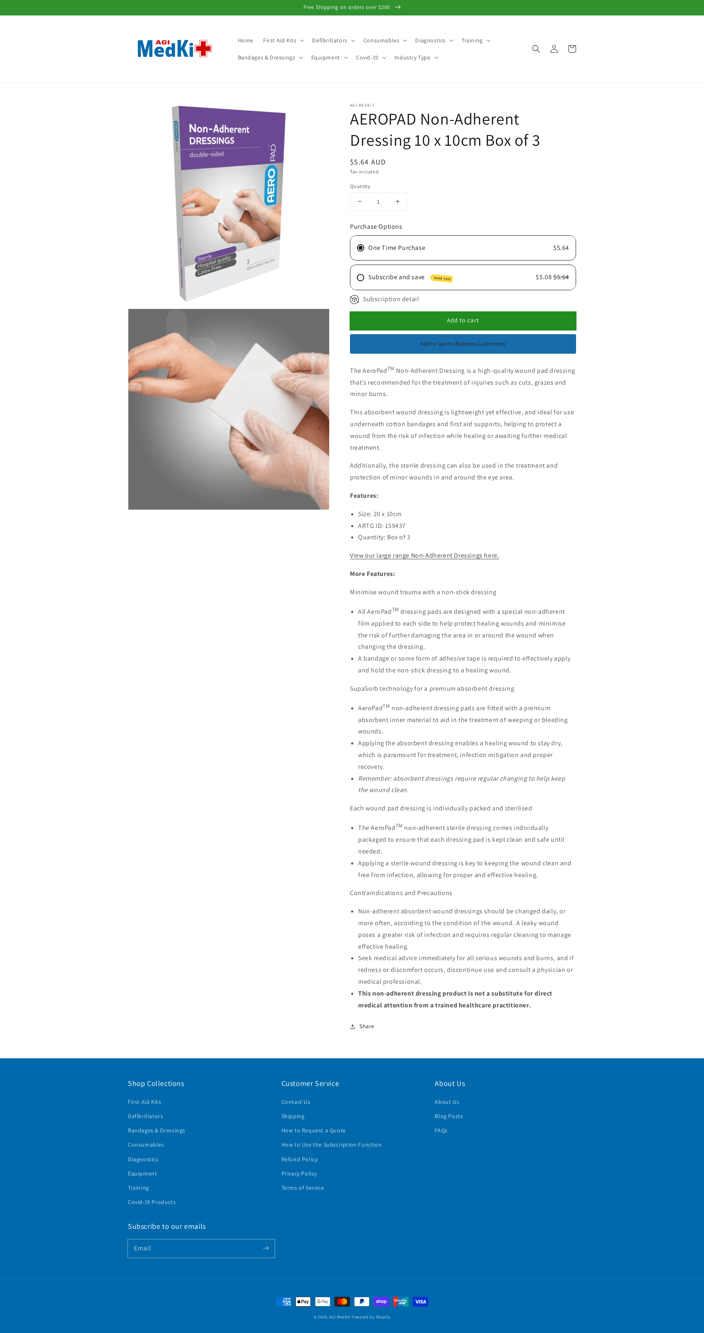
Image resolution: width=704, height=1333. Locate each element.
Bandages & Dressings (156, 1130)
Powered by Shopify (371, 1317)
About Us (447, 1101)
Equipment (142, 1173)
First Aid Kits (144, 1101)
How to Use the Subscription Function (332, 1144)
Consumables (146, 1144)
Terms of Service (303, 1187)
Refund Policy (300, 1159)
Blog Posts (449, 1116)
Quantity (360, 185)
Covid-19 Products (152, 1202)
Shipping (293, 1116)
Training (138, 1187)
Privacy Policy (299, 1173)
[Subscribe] (266, 1248)
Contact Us (296, 1101)
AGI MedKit (339, 1317)
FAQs (441, 1130)
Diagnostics (143, 1159)
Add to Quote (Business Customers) (463, 343)
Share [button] (366, 1026)
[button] (282, 40)
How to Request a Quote (314, 1130)
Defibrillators (145, 1116)
